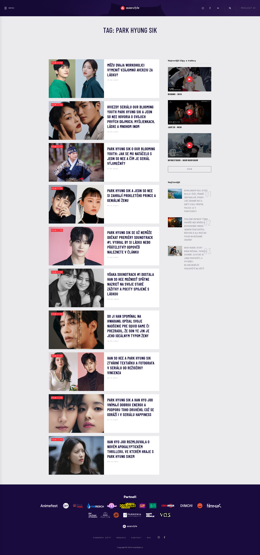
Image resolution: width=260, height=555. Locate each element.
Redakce (121, 538)
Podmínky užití (102, 538)
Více (189, 169)
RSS (149, 538)
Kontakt (136, 538)
